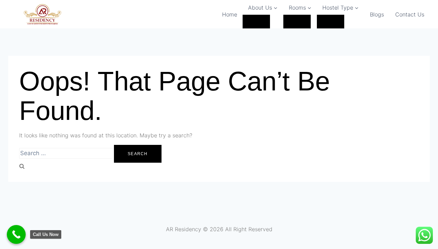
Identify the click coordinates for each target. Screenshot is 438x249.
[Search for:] (66, 153)
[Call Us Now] (16, 234)
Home (229, 14)
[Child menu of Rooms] (297, 21)
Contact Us (409, 14)
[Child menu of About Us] (256, 21)
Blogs (377, 14)
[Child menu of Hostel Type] (330, 21)
